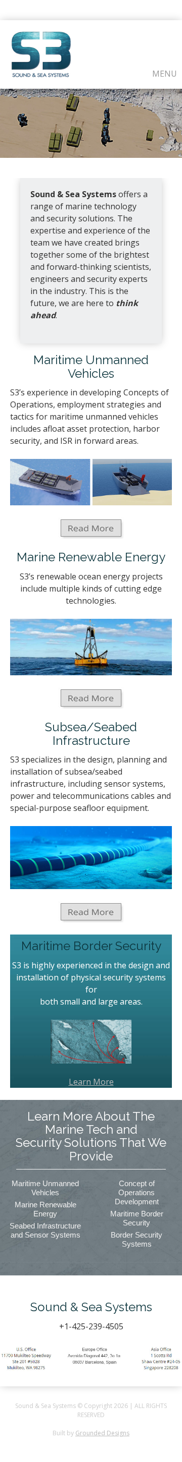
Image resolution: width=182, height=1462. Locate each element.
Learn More (91, 1081)
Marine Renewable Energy (45, 1209)
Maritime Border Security (136, 1218)
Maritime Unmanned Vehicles (45, 1188)
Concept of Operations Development (137, 1192)
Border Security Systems (136, 1239)
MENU (164, 73)
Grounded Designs (102, 1433)
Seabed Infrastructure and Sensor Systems (45, 1230)
